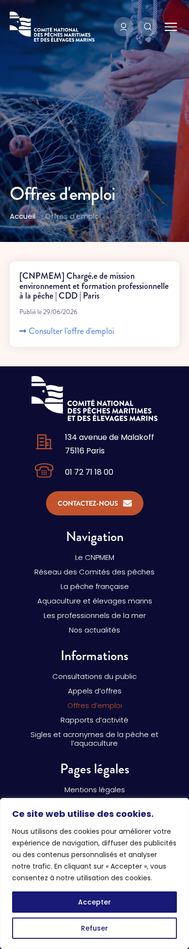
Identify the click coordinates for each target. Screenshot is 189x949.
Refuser (94, 928)
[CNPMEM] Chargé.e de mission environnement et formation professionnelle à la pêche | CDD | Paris (94, 286)
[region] (94, 873)
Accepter (94, 902)
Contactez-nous (88, 503)
